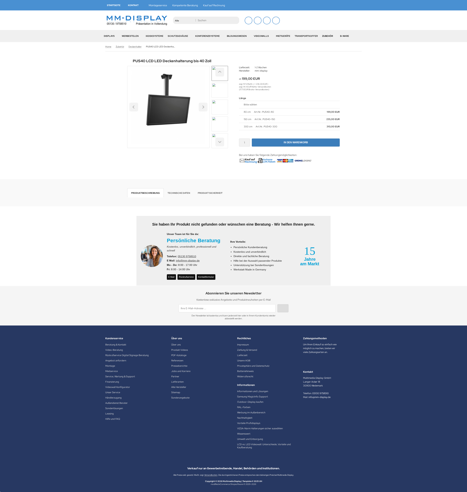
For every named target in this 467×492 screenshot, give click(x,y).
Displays (109, 36)
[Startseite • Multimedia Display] (136, 20)
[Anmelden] (248, 20)
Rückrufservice (186, 277)
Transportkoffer (306, 36)
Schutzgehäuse (178, 36)
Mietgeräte (283, 36)
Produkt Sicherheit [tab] (210, 193)
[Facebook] (342, 5)
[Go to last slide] (219, 72)
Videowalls (261, 36)
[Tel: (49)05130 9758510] (267, 20)
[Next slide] (219, 142)
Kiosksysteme (154, 36)
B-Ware (344, 36)
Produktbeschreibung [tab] (145, 193)
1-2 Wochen (261, 67)
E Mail (171, 277)
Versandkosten (210, 475)
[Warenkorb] (258, 20)
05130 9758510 (187, 256)
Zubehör (327, 36)
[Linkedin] (360, 5)
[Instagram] (348, 5)
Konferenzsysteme (207, 36)
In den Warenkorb (296, 142)
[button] (184, 20)
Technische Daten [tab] (179, 193)
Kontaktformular (206, 277)
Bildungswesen (237, 36)
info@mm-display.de (188, 260)
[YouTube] (354, 5)
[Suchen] (235, 20)
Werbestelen (130, 36)
